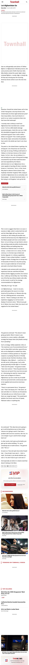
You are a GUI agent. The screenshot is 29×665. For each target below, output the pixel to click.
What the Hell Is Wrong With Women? (10, 510)
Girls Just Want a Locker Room (10, 609)
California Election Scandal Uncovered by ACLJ (13, 603)
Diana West (3, 8)
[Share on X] (2, 466)
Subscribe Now (21, 484)
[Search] (26, 1)
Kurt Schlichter (5, 512)
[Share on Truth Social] (5, 466)
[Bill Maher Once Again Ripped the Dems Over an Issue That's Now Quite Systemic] (14, 643)
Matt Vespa (4, 535)
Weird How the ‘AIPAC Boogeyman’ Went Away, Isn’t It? (13, 593)
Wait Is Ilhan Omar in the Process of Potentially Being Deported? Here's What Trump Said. (13, 533)
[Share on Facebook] (8, 466)
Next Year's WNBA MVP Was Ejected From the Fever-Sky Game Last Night (14, 556)
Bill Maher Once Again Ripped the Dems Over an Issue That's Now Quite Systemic (14, 653)
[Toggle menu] (2, 2)
